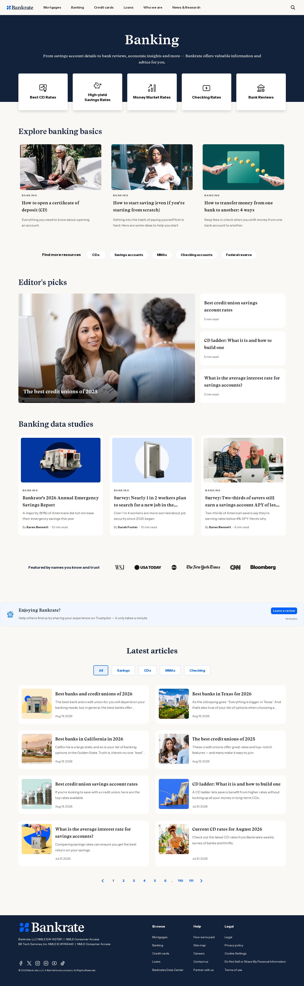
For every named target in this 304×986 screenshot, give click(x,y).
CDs (95, 255)
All (101, 670)
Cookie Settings (235, 953)
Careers (198, 953)
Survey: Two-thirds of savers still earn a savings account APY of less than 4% (241, 505)
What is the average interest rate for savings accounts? (242, 382)
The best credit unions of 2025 (60, 392)
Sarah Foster (128, 527)
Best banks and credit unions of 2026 (93, 693)
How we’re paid (204, 937)
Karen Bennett (37, 527)
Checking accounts (196, 255)
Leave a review (284, 611)
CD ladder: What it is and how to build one (238, 344)
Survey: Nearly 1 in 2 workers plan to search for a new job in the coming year (150, 505)
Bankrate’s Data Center (167, 970)
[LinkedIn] (45, 963)
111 (191, 880)
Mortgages (159, 937)
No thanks (291, 618)
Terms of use (233, 970)
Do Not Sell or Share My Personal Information (255, 961)
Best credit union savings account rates (230, 306)
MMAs (162, 255)
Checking (197, 670)
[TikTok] (62, 963)
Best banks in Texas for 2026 (222, 693)
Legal (228, 937)
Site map (199, 945)
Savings (123, 670)
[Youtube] (54, 963)
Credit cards (160, 953)
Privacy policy (234, 945)
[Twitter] (29, 963)
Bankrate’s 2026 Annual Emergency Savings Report (61, 501)
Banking (157, 945)
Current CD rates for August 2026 (227, 829)
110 (180, 880)
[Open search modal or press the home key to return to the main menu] (293, 7)
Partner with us (203, 970)
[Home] (20, 7)
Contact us (200, 961)
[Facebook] (20, 963)
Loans (156, 961)
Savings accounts (128, 255)
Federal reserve (239, 255)
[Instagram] (37, 963)
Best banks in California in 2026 (89, 739)
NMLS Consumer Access (82, 939)
